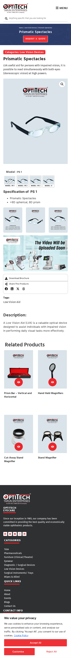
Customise (18, 651)
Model (10, 172)
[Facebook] (5, 534)
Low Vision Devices (30, 28)
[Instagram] (20, 534)
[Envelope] (15, 534)
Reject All (51, 651)
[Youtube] (10, 534)
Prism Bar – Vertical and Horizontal (18, 395)
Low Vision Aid (11, 302)
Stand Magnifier (47, 458)
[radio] (10, 181)
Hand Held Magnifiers (50, 393)
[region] (35, 635)
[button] (62, 84)
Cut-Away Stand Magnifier (13, 460)
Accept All (35, 642)
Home (21, 28)
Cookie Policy (21, 635)
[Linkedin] (24, 534)
